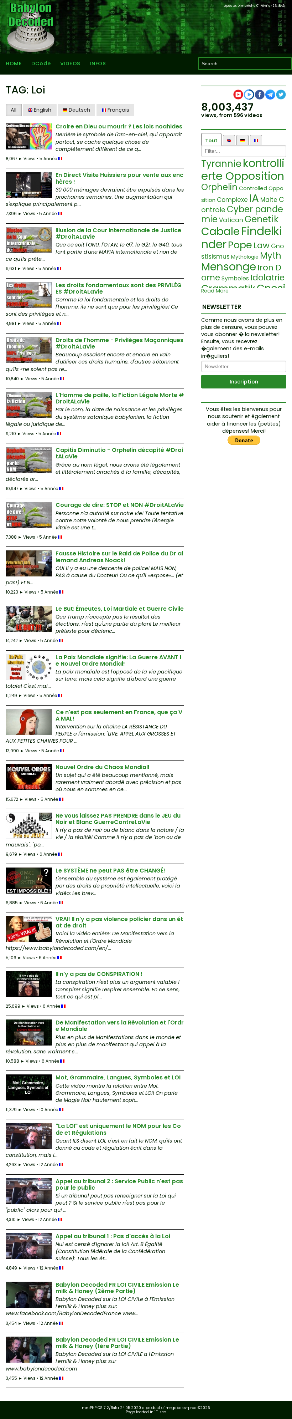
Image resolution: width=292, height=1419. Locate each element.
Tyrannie (221, 163)
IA (254, 198)
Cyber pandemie (242, 214)
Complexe (232, 199)
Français (117, 109)
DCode (41, 63)
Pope (240, 244)
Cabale (220, 231)
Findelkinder (241, 237)
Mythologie (245, 256)
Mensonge (228, 266)
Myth (270, 255)
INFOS (98, 63)
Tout (211, 140)
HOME (14, 63)
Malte (268, 199)
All (13, 109)
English (41, 109)
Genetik (261, 219)
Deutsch (78, 109)
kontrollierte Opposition (243, 169)
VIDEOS (70, 63)
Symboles (235, 278)
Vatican (231, 220)
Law (262, 245)
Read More (215, 291)
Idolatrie (267, 277)
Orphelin (219, 187)
